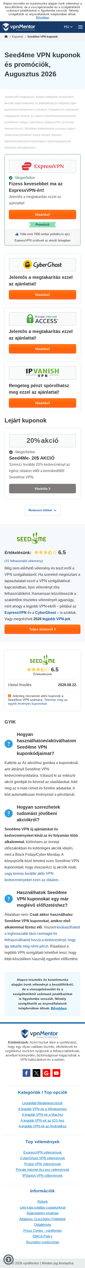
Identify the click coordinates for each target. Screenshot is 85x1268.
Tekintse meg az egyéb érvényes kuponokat (38, 701)
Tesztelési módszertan (42, 1242)
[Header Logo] (19, 27)
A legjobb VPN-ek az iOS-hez (42, 1120)
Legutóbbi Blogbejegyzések (42, 1103)
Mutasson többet (40, 510)
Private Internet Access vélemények (42, 1170)
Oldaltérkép (42, 1225)
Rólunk (42, 1201)
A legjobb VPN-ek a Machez (42, 1114)
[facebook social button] (26, 1073)
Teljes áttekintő (41, 629)
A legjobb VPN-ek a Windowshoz (42, 1109)
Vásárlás (41, 214)
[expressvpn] (42, 199)
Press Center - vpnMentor (42, 1230)
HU (67, 27)
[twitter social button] (36, 1073)
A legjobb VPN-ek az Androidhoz (43, 1126)
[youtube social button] (56, 1073)
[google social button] (46, 1073)
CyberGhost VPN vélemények (42, 1158)
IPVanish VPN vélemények (42, 1175)
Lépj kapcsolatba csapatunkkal (42, 1207)
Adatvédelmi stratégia (42, 1213)
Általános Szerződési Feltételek (42, 1219)
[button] (8, 1259)
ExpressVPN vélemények (42, 1152)
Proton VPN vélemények (42, 1164)
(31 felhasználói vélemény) (24, 561)
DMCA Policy (43, 1236)
